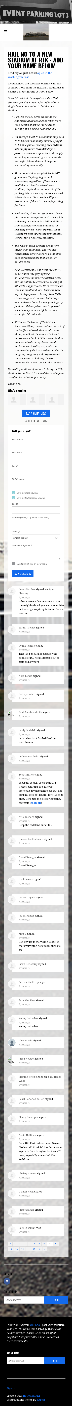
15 (22, 1249)
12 (56, 1244)
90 (34, 1249)
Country (16, 531)
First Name (17, 439)
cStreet (41, 1399)
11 (50, 1244)
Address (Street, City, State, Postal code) (30, 518)
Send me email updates (27, 493)
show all (36, 803)
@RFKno (35, 1324)
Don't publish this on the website (32, 564)
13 (11, 1249)
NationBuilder (31, 1395)
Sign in (11, 1388)
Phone (15, 504)
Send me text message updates (31, 498)
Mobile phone (18, 479)
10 (44, 1244)
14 (16, 1249)
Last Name (17, 452)
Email (15, 466)
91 (40, 1249)
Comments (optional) (22, 545)
